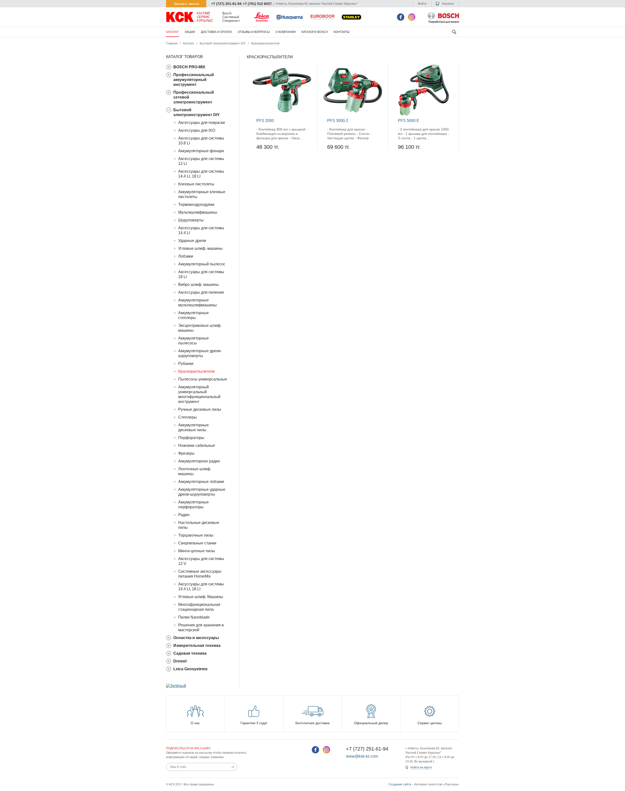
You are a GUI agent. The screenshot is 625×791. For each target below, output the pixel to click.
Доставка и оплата (216, 32)
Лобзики (185, 256)
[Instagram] (411, 17)
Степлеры (187, 417)
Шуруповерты (191, 220)
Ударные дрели (192, 241)
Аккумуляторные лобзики (201, 482)
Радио (183, 515)
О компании (286, 32)
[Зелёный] (176, 686)
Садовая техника (190, 653)
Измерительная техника (196, 645)
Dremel (180, 661)
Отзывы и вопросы (254, 32)
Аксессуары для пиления (201, 292)
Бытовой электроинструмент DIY (223, 43)
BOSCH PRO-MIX (189, 67)
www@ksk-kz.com (362, 756)
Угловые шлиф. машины (200, 248)
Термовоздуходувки (196, 204)
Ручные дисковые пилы (199, 409)
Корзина (447, 3)
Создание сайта (399, 784)
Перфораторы (191, 438)
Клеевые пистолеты (196, 184)
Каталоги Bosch (315, 32)
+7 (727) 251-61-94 (226, 4)
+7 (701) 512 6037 (257, 4)
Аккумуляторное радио (199, 461)
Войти (422, 3)
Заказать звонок (186, 4)
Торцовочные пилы (195, 535)
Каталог (172, 32)
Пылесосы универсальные (202, 379)
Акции (190, 32)
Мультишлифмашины (197, 212)
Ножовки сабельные (196, 445)
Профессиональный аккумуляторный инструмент (193, 80)
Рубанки (185, 363)
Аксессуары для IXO (196, 130)
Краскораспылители (196, 371)
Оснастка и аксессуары (196, 638)
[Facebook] (400, 17)
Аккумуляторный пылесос (201, 264)
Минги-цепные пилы (196, 551)
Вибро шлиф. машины (198, 284)
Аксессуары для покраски (201, 122)
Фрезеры (186, 453)
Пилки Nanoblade (194, 617)
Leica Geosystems (190, 669)
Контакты (342, 32)
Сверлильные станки (197, 543)
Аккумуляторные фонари (201, 151)
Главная (171, 43)
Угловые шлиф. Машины (200, 597)
